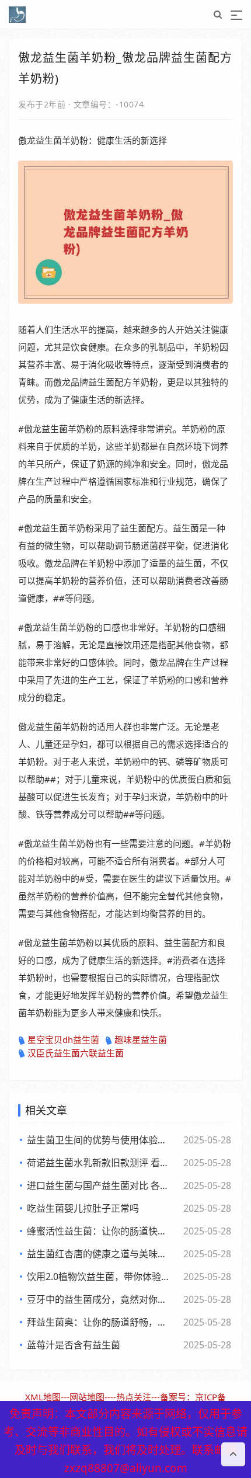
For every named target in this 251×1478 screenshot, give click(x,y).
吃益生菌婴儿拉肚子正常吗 (83, 1208)
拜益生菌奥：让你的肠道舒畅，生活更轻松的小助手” (99, 1322)
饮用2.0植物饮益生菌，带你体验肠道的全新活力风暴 (99, 1276)
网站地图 (86, 1397)
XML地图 (43, 1397)
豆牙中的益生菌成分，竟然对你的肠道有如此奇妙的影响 (99, 1299)
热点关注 (133, 1397)
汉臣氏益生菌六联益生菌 (75, 1053)
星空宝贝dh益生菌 (63, 1039)
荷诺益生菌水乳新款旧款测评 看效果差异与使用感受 (99, 1162)
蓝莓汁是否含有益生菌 (73, 1344)
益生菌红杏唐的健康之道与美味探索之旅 (99, 1253)
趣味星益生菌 (140, 1039)
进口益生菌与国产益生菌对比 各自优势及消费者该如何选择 (99, 1185)
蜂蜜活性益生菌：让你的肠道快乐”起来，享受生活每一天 (99, 1231)
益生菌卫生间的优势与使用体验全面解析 (99, 1139)
